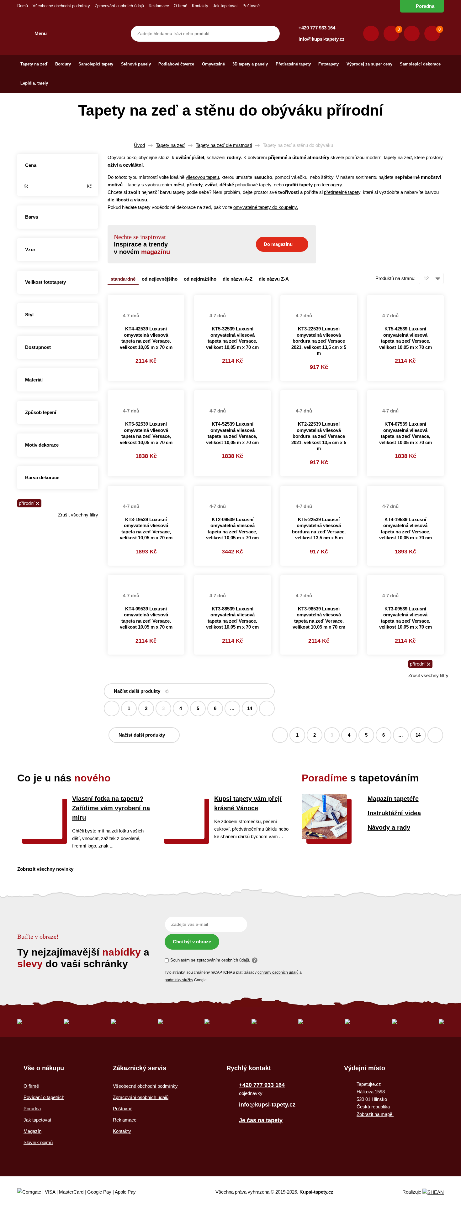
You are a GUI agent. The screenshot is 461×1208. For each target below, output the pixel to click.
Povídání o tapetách (44, 1097)
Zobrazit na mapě (375, 1114)
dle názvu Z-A (274, 279)
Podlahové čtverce (176, 64)
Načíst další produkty (137, 691)
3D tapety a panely (250, 64)
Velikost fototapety (45, 282)
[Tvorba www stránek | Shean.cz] (433, 1192)
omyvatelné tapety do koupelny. (265, 207)
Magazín (32, 1131)
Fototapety (328, 64)
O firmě (180, 5)
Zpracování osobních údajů (119, 5)
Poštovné (251, 5)
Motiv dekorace (42, 445)
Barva (31, 217)
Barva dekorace (42, 477)
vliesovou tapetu (202, 177)
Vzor (30, 249)
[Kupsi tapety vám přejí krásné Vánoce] (181, 837)
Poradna (425, 6)
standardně (123, 279)
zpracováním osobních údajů (223, 960)
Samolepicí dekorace (420, 64)
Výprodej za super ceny (369, 64)
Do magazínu (278, 244)
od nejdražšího (200, 279)
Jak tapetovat (225, 5)
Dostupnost (38, 347)
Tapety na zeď (33, 64)
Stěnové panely (136, 64)
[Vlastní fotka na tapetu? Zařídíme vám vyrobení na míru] (39, 837)
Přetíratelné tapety (293, 64)
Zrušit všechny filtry (78, 514)
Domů (22, 5)
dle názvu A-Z (237, 279)
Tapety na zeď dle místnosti (224, 145)
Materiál (34, 379)
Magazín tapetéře (393, 798)
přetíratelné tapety (342, 192)
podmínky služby (179, 980)
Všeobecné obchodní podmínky (61, 5)
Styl (29, 314)
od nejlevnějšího (160, 279)
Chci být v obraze (192, 941)
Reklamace (159, 5)
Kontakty (200, 5)
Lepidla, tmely (34, 83)
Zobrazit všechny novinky (45, 869)
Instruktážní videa (394, 813)
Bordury (63, 64)
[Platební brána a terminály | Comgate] (81, 1192)
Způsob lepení (40, 412)
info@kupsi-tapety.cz (322, 39)
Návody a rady (389, 827)
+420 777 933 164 (317, 27)
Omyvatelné (213, 64)
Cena (30, 165)
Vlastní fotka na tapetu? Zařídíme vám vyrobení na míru (111, 808)
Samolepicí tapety (95, 64)
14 (249, 708)
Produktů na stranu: (395, 278)
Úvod (139, 145)
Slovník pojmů (38, 1142)
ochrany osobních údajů (278, 972)
